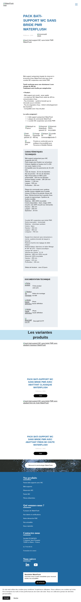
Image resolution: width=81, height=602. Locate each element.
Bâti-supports (27, 486)
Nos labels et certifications (32, 514)
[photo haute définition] (28, 311)
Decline (16, 598)
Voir (40, 396)
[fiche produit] (28, 285)
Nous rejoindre (28, 526)
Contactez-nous (31, 533)
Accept (6, 598)
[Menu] (76, 4)
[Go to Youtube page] (36, 565)
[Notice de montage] (28, 294)
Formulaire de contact (29, 550)
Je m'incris (41, 582)
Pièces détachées (29, 498)
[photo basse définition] (28, 302)
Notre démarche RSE (30, 518)
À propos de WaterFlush (31, 510)
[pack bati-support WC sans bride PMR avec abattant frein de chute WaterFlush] (40, 417)
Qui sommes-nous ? (33, 505)
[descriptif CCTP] (28, 321)
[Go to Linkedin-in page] (27, 565)
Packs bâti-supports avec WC (33, 482)
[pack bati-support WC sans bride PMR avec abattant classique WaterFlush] (40, 359)
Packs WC (26, 494)
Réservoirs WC (28, 490)
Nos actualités (28, 522)
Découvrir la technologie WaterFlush (40, 465)
